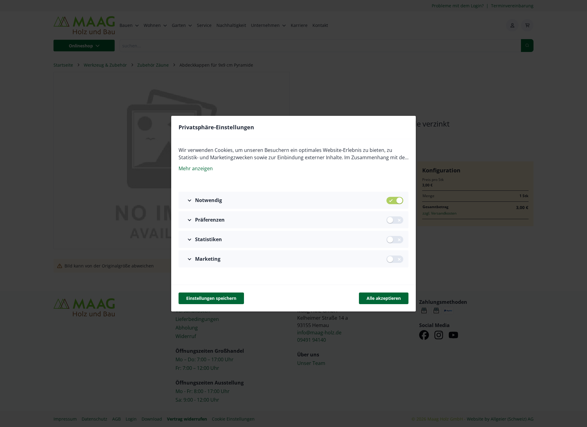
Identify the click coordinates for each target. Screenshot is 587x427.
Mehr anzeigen (196, 168)
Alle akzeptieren (384, 298)
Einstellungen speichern (211, 298)
